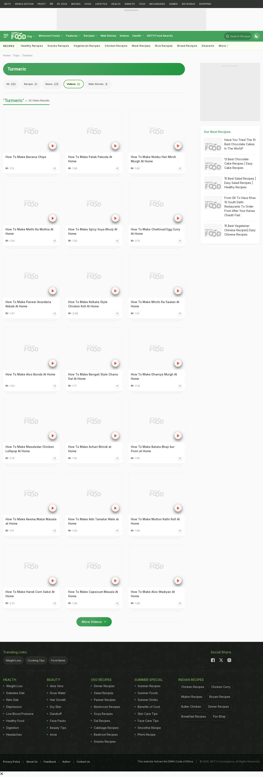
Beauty (53, 680)
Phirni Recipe (147, 734)
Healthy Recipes (32, 45)
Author (66, 761)
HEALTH (115, 3)
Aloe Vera (56, 686)
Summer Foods (148, 693)
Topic (16, 55)
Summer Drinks (148, 700)
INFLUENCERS (157, 3)
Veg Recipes (101, 680)
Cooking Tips (36, 660)
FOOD (88, 3)
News (51, 84)
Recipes (89, 35)
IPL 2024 (62, 3)
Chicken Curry (221, 687)
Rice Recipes (164, 45)
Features (72, 35)
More (223, 45)
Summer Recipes (149, 686)
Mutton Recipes (191, 696)
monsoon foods (50, 35)
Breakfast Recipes (193, 716)
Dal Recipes (102, 720)
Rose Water (58, 693)
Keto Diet (12, 700)
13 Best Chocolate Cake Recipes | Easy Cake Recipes (238, 163)
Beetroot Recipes (106, 734)
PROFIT (42, 3)
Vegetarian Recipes (87, 45)
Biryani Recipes (219, 696)
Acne (53, 734)
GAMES (173, 3)
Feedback (50, 761)
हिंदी (51, 3)
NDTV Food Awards (160, 35)
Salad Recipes (103, 693)
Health (137, 35)
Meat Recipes (141, 45)
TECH (142, 3)
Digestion (12, 727)
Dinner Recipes (104, 686)
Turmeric (27, 55)
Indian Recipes (191, 680)
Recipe (30, 84)
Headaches (14, 734)
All (11, 84)
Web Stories (108, 35)
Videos (124, 35)
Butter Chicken (191, 706)
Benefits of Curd (149, 706)
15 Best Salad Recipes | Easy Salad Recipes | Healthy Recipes (240, 183)
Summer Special (149, 680)
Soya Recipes (103, 713)
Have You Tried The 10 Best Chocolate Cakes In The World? (240, 144)
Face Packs (58, 720)
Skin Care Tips (148, 713)
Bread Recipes (187, 45)
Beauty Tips (58, 727)
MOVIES (76, 3)
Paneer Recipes (105, 700)
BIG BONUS (188, 3)
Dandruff (56, 713)
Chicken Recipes (116, 45)
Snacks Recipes (58, 45)
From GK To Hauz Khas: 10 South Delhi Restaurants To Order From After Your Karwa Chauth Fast (240, 206)
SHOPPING (205, 3)
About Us (32, 761)
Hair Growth (58, 700)
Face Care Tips (148, 720)
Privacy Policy (11, 761)
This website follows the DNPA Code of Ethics (165, 761)
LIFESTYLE (101, 3)
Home (6, 55)
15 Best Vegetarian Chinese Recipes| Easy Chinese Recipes (240, 230)
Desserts (208, 45)
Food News (58, 660)
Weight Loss (13, 660)
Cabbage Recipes (106, 727)
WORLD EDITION (24, 3)
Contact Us (83, 761)
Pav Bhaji (219, 716)
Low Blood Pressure (19, 713)
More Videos (92, 622)
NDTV (7, 3)
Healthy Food (15, 720)
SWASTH (130, 3)
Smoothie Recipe (149, 727)
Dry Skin (55, 706)
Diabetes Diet (15, 693)
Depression (14, 706)
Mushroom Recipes (107, 706)
